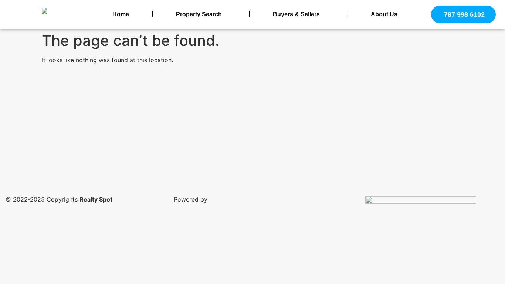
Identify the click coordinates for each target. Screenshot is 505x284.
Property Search (199, 14)
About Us (384, 14)
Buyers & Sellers (296, 14)
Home (120, 14)
